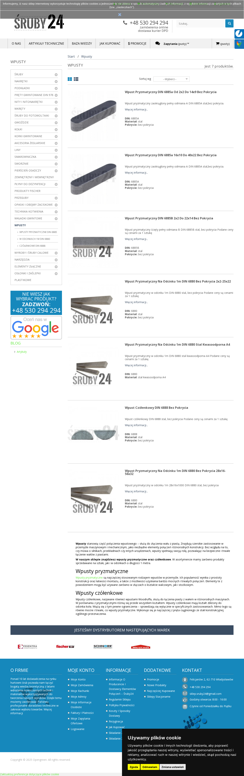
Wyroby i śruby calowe (31, 252)
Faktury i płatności (82, 713)
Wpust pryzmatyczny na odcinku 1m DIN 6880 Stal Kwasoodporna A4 (177, 344)
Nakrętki (20, 81)
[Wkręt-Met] (141, 646)
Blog (15, 343)
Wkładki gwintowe (28, 218)
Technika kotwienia (28, 211)
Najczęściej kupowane (161, 691)
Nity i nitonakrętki (28, 102)
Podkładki (22, 88)
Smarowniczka (25, 157)
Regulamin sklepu (120, 699)
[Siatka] (70, 80)
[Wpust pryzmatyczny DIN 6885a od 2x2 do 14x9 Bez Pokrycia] (93, 116)
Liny (17, 150)
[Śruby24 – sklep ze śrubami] (45, 23)
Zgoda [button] (134, 767)
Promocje (153, 679)
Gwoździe (21, 122)
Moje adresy (78, 696)
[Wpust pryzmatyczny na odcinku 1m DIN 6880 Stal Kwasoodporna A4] (93, 368)
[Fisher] (65, 646)
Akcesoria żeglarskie (29, 143)
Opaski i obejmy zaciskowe (33, 204)
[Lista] (76, 80)
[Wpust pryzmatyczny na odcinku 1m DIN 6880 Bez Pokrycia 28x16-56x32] (93, 495)
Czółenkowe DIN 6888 (32, 245)
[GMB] (239, 43)
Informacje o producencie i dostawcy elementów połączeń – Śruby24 (122, 687)
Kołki (18, 129)
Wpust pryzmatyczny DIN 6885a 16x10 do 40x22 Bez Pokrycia (171, 155)
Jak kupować (117, 727)
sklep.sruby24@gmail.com (206, 694)
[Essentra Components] (27, 646)
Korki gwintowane (28, 136)
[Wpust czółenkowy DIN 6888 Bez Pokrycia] (93, 431)
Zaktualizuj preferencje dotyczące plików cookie (29, 774)
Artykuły (22, 351)
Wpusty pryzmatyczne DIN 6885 (38, 232)
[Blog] (238, 33)
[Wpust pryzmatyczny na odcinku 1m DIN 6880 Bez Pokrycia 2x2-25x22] (93, 305)
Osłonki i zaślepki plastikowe (27, 276)
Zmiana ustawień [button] (172, 767)
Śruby (18, 74)
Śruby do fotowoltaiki (31, 115)
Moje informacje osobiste (81, 704)
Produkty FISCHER (27, 191)
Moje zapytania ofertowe (80, 721)
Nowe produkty (156, 685)
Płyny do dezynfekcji (29, 184)
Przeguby (21, 198)
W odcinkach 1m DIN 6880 (34, 239)
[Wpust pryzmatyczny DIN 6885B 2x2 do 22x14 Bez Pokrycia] (93, 242)
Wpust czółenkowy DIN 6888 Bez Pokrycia (156, 407)
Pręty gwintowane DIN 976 (33, 95)
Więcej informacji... (136, 109)
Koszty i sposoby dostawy (119, 713)
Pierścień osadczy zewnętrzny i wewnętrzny (34, 174)
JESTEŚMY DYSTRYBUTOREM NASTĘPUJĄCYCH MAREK (122, 630)
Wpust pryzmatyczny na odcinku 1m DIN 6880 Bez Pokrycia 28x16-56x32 (175, 472)
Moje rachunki (80, 691)
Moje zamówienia (82, 685)
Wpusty (20, 225)
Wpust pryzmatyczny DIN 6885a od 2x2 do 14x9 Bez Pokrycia (171, 91)
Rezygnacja (116, 721)
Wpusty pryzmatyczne (89, 577)
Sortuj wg (145, 78)
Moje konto (81, 670)
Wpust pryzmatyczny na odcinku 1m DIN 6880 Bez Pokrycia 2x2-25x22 (178, 281)
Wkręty (19, 108)
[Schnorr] (103, 646)
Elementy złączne (27, 266)
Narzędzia (22, 259)
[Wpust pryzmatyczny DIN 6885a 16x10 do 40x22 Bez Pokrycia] (93, 179)
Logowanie (77, 729)
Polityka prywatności (121, 705)
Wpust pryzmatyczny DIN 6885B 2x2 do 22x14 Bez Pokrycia (169, 218)
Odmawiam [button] (149, 767)
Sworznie (21, 163)
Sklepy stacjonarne (158, 696)
